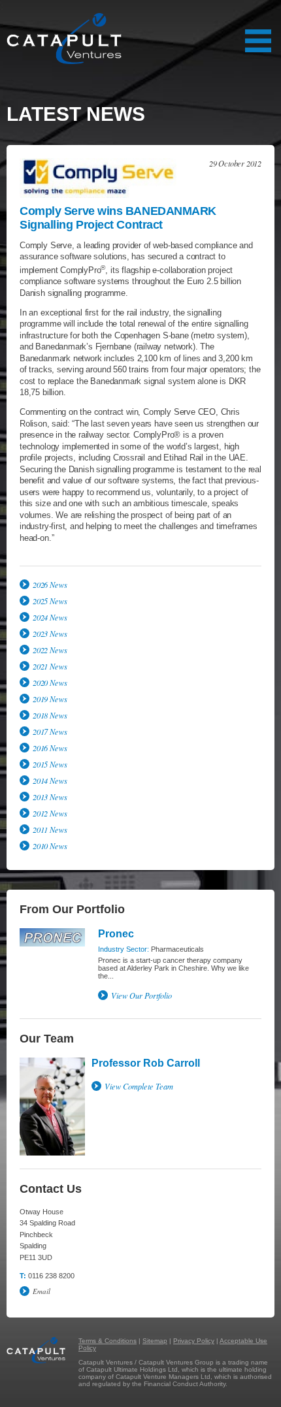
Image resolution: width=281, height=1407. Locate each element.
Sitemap (154, 1340)
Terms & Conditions (107, 1340)
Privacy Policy (193, 1340)
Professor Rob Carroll (145, 1063)
